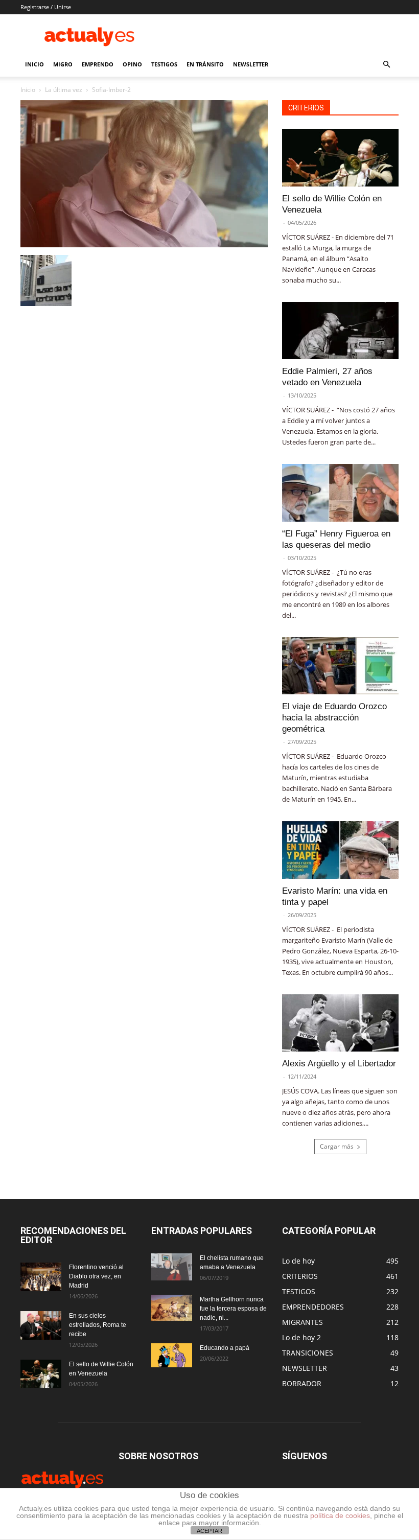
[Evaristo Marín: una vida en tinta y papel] (340, 850)
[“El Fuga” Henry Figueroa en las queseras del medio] (340, 493)
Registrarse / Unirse (45, 7)
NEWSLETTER (250, 64)
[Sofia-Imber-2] (144, 244)
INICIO (34, 64)
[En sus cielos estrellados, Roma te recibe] (40, 1325)
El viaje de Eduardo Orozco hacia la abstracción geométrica (334, 718)
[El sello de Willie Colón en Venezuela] (340, 157)
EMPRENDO (97, 64)
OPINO (132, 64)
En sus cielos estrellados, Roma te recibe (97, 1325)
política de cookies (340, 1515)
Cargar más (337, 1146)
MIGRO (63, 64)
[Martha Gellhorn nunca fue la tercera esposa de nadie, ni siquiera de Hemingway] (171, 1307)
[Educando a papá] (171, 1355)
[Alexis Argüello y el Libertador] (340, 1023)
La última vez (63, 89)
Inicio (27, 89)
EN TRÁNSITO (205, 64)
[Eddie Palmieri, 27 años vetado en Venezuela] (340, 331)
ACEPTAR (209, 1531)
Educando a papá (224, 1347)
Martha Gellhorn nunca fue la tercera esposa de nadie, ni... (233, 1308)
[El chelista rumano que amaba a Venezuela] (171, 1266)
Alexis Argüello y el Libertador (339, 1063)
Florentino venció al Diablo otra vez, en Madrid (96, 1276)
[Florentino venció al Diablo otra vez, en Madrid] (40, 1277)
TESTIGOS (164, 64)
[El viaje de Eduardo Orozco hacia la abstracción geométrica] (340, 666)
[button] (386, 64)
